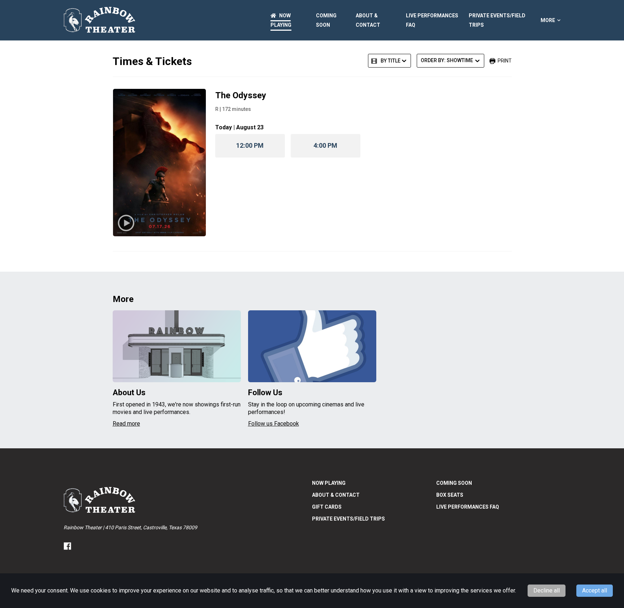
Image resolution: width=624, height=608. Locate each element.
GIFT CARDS (327, 507)
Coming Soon (454, 483)
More (548, 20)
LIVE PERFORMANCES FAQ (467, 507)
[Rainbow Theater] (100, 20)
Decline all (546, 590)
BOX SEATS (449, 495)
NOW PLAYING (329, 483)
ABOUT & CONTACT (336, 495)
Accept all (594, 590)
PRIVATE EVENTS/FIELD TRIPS (348, 519)
